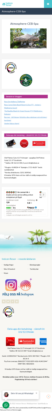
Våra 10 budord (9, 269)
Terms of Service (12, 410)
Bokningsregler (35, 265)
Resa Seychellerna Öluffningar (14, 102)
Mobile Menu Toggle (48, 4)
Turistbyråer (34, 269)
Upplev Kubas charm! (11, 123)
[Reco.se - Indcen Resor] (11, 68)
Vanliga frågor (9, 265)
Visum (6, 273)
